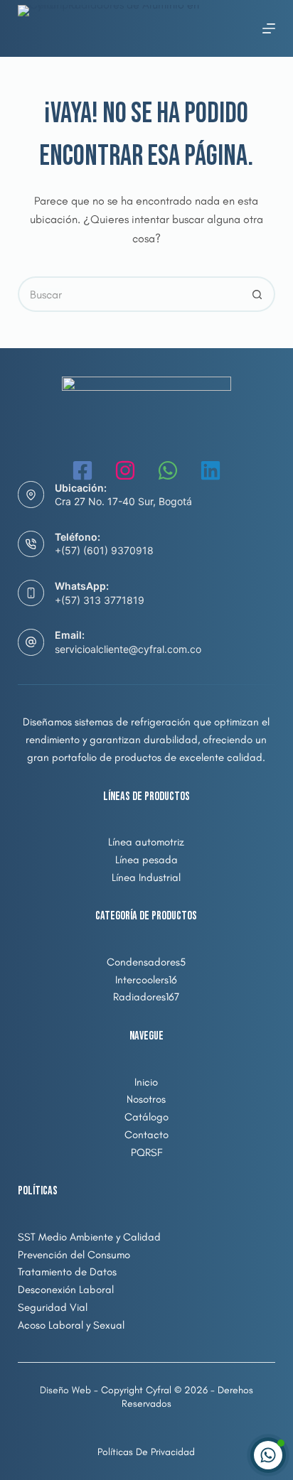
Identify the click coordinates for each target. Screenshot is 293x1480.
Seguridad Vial (52, 1307)
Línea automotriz (146, 842)
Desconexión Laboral (66, 1289)
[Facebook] (82, 470)
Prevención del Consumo (74, 1254)
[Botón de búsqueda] (257, 294)
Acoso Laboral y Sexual (71, 1325)
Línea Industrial (146, 877)
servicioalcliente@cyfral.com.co (128, 649)
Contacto (146, 1134)
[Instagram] (125, 470)
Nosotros (146, 1099)
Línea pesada (146, 859)
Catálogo (146, 1117)
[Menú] (268, 28)
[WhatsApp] (168, 470)
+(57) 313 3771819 (99, 600)
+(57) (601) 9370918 (104, 550)
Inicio (146, 1082)
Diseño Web (65, 1390)
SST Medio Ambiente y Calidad (89, 1237)
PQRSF (146, 1152)
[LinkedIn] (210, 470)
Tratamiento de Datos (67, 1271)
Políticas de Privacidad (146, 1452)
